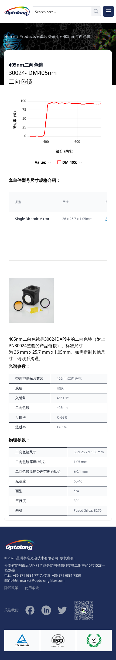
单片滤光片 (49, 36)
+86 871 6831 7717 (27, 575)
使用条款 (32, 588)
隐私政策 (11, 588)
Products (27, 36)
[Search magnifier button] (96, 11)
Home (9, 36)
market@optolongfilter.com (42, 580)
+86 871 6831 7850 (66, 575)
